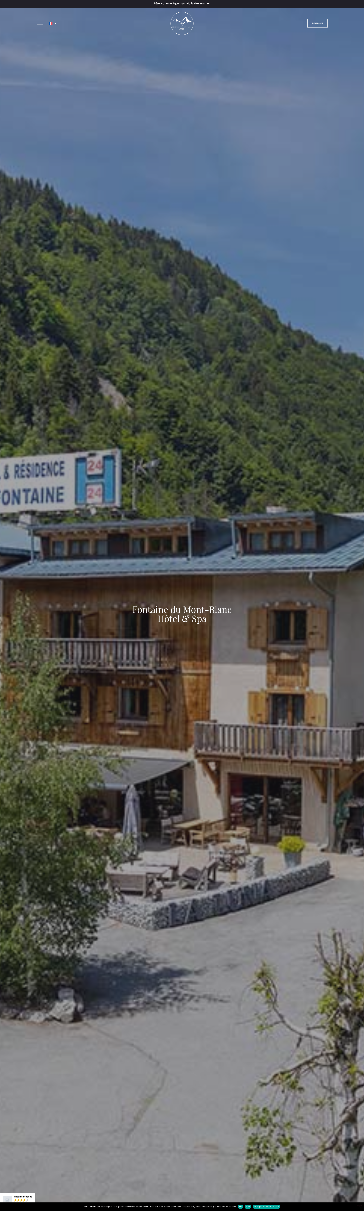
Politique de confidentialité (266, 1206)
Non (248, 1206)
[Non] (359, 1206)
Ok (240, 1206)
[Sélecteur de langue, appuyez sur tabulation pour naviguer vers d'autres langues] (52, 23)
